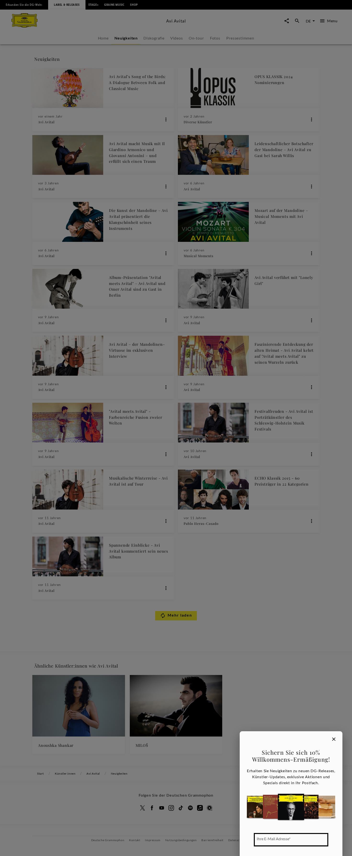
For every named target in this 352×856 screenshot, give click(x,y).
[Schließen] (334, 739)
